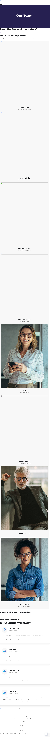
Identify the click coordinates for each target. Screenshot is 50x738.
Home (17, 19)
